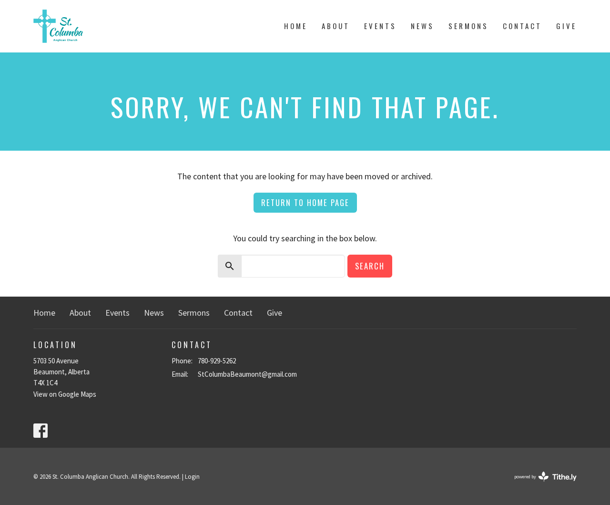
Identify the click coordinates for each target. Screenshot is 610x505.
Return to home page (305, 202)
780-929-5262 (217, 360)
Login (192, 477)
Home (295, 26)
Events (380, 26)
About (336, 26)
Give (566, 26)
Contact (522, 26)
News (422, 26)
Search (370, 266)
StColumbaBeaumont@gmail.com (247, 374)
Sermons (468, 26)
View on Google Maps (64, 394)
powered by (539, 485)
